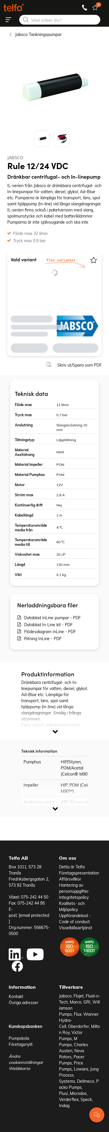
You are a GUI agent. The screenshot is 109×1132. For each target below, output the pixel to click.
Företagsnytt (21, 1044)
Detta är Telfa (72, 867)
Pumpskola (19, 1038)
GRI (86, 1002)
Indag (64, 1105)
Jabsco (65, 996)
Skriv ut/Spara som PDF (79, 365)
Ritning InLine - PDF (43, 638)
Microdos (78, 1093)
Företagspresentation (79, 873)
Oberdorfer (78, 1026)
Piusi (63, 1093)
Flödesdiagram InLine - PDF (50, 631)
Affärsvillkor (70, 879)
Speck (86, 1099)
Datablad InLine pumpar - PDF (52, 617)
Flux (77, 1014)
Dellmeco (85, 1081)
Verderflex (68, 1099)
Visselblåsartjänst (75, 927)
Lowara (81, 1069)
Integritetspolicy (74, 897)
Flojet (79, 996)
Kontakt (16, 996)
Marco (75, 1002)
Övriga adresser (23, 1002)
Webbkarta (19, 1068)
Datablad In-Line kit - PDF (48, 624)
